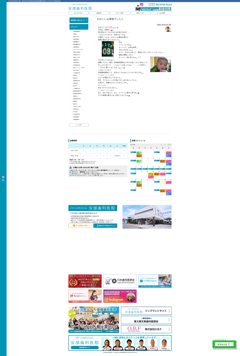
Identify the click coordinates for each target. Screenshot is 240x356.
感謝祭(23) (76, 60)
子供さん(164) (77, 106)
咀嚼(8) (75, 75)
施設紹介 (99, 13)
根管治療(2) (76, 39)
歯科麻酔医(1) (76, 44)
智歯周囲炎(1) (76, 31)
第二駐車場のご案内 (82, 225)
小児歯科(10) (76, 88)
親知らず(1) (76, 36)
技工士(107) (76, 70)
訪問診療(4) (76, 117)
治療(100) (75, 83)
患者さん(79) (76, 57)
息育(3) (75, 104)
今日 (169, 144)
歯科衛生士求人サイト (78, 20)
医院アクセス (140, 13)
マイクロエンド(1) (78, 49)
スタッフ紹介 (120, 13)
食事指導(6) (76, 119)
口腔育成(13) (76, 65)
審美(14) (75, 96)
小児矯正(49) (76, 73)
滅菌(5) (75, 101)
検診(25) (75, 78)
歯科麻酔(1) (76, 41)
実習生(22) (76, 109)
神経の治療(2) (76, 52)
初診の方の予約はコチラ (106, 225)
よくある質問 (161, 13)
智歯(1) (75, 34)
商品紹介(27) (76, 54)
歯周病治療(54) (77, 91)
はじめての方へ (78, 13)
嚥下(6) (75, 85)
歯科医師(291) (77, 98)
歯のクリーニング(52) (78, 67)
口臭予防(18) (76, 114)
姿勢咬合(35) (76, 80)
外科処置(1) (76, 62)
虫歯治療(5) (76, 47)
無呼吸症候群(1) (77, 93)
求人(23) (75, 111)
